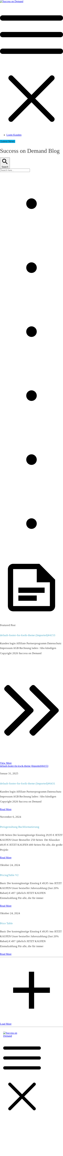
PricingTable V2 (9, 875)
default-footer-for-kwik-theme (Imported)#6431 (27, 783)
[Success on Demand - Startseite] (11, 1)
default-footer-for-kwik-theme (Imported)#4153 (27, 635)
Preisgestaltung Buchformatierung (19, 826)
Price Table (6, 923)
